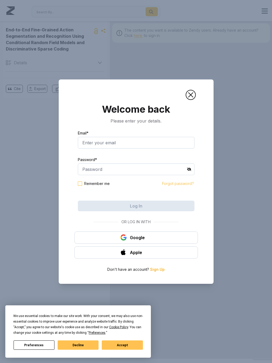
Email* (83, 133)
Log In (136, 206)
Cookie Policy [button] (118, 327)
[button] (191, 95)
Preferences (34, 345)
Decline (78, 345)
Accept (122, 345)
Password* (87, 159)
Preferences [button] (97, 333)
